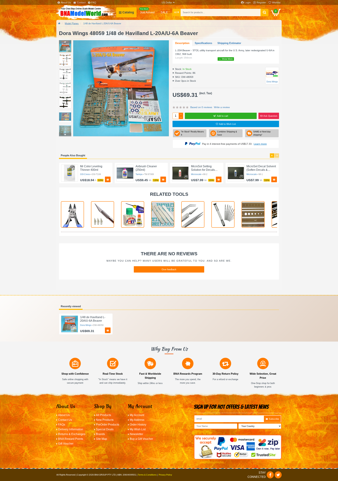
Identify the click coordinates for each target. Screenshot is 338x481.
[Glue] (132, 214)
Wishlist (276, 2)
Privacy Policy (165, 475)
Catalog (128, 12)
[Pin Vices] (222, 214)
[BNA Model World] (86, 12)
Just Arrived (147, 11)
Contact (81, 2)
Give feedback (169, 269)
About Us (66, 2)
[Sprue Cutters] (72, 214)
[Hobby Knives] (102, 214)
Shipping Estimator (229, 43)
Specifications (203, 43)
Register (261, 2)
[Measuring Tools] (253, 214)
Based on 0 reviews (201, 107)
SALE (164, 12)
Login (248, 2)
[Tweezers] (192, 214)
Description (182, 43)
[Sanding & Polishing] (162, 214)
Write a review (222, 107)
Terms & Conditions (147, 475)
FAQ (93, 2)
